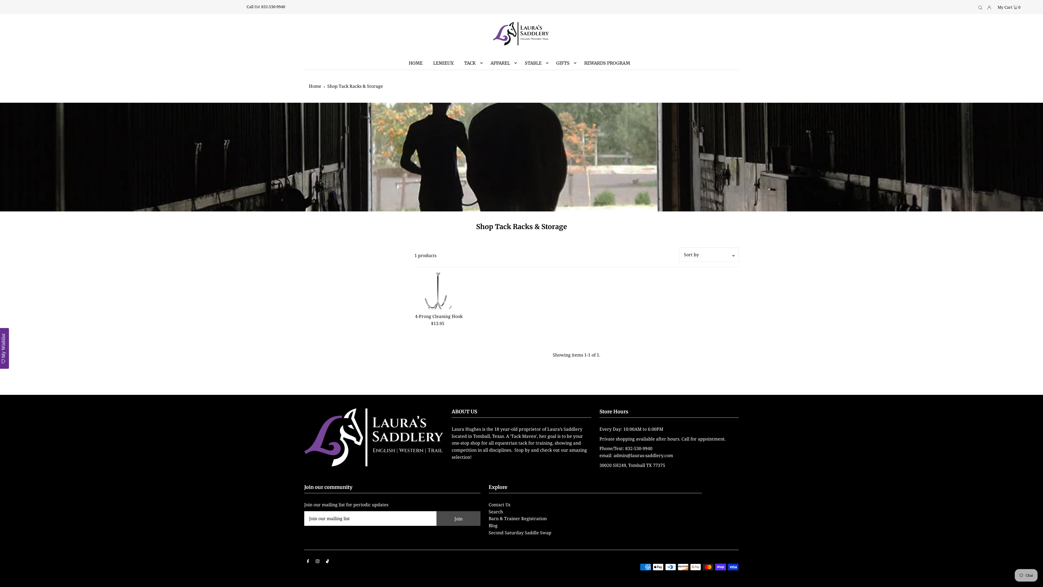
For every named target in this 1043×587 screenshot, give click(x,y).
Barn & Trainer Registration (518, 519)
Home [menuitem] (416, 63)
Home (315, 86)
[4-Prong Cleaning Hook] (439, 291)
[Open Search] (980, 7)
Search (496, 512)
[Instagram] (317, 561)
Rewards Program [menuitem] (607, 63)
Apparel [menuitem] (500, 63)
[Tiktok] (327, 561)
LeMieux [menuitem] (443, 63)
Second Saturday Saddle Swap (520, 533)
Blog (493, 526)
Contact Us (499, 505)
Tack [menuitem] (470, 63)
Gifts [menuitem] (563, 63)
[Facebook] (308, 561)
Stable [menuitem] (533, 63)
